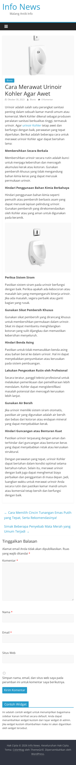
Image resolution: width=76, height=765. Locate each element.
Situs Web (9, 653)
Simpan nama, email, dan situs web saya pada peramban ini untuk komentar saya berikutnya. (33, 680)
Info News (21, 6)
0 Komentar (47, 99)
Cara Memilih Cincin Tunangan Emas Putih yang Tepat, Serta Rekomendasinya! (37, 515)
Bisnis (10, 80)
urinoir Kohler (31, 125)
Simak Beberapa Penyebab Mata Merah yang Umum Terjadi (37, 529)
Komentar (10, 560)
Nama (7, 612)
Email (7, 632)
